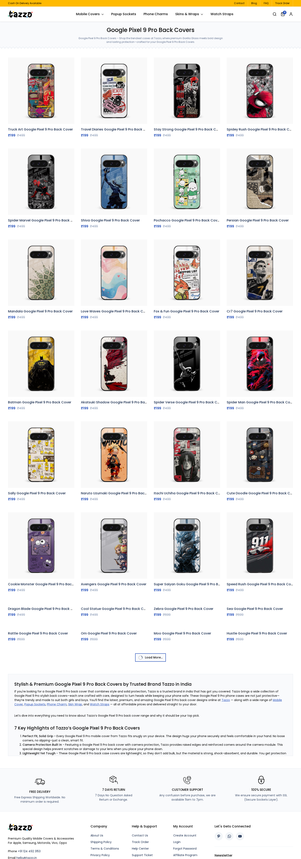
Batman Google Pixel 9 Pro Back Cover (39, 402)
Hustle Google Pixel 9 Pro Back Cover (257, 766)
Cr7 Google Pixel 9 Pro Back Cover (255, 311)
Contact (239, 3)
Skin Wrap (75, 837)
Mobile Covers (88, 14)
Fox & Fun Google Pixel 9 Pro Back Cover (186, 311)
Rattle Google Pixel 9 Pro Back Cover (38, 735)
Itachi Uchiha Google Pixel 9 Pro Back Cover (189, 493)
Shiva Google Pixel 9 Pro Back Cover (110, 220)
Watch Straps (221, 14)
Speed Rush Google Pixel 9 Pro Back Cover (261, 584)
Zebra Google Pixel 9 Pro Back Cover (183, 644)
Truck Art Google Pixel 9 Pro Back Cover (40, 129)
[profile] (291, 14)
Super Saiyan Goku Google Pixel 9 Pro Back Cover (194, 584)
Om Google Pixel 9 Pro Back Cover (109, 766)
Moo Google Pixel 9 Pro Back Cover (182, 735)
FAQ (266, 3)
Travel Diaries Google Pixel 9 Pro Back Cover (117, 129)
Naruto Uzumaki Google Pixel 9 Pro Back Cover (119, 493)
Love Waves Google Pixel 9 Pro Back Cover (115, 311)
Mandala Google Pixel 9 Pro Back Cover (40, 311)
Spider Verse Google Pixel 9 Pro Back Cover (189, 402)
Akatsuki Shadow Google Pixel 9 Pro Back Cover (120, 402)
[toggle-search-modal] (274, 14)
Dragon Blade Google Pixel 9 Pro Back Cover (44, 675)
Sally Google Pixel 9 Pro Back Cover (37, 493)
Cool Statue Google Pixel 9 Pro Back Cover (116, 644)
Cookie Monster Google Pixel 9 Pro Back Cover (46, 584)
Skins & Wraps (187, 14)
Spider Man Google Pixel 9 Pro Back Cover (261, 402)
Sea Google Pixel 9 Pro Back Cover (255, 644)
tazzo (23, 14)
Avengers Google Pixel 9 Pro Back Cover (113, 584)
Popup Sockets (123, 14)
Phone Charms (156, 14)
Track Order (282, 3)
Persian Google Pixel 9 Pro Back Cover (258, 220)
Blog (254, 3)
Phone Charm (57, 837)
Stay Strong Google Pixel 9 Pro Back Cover (188, 129)
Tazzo (226, 833)
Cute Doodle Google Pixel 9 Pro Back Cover (262, 493)
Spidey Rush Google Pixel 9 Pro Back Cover (262, 129)
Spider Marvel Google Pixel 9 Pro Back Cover (44, 220)
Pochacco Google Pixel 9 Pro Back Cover (187, 220)
